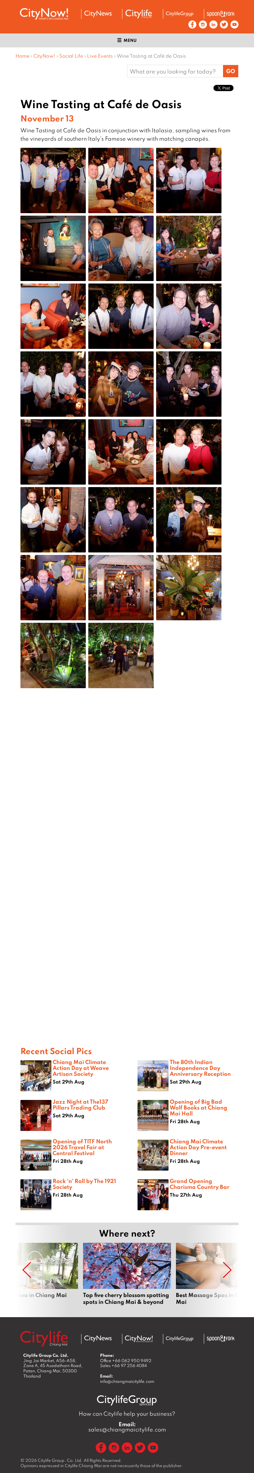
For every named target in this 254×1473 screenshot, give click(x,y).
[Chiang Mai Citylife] (139, 14)
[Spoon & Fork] (220, 14)
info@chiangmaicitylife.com (127, 1381)
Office (125, 1360)
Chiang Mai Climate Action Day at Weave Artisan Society (81, 1067)
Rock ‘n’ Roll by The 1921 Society (84, 1183)
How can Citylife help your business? (127, 1413)
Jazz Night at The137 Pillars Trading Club (80, 1104)
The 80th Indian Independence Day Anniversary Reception (200, 1067)
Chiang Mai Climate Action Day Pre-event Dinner (198, 1147)
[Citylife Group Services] (179, 14)
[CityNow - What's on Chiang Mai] (139, 1339)
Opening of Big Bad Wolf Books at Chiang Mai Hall (198, 1107)
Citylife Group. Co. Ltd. (60, 1460)
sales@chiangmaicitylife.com (127, 1427)
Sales (123, 1365)
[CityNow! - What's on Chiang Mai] (44, 13)
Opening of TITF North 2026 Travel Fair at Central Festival (82, 1147)
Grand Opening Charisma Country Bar (200, 1183)
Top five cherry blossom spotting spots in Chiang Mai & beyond (127, 1277)
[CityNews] (98, 14)
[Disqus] (127, 792)
